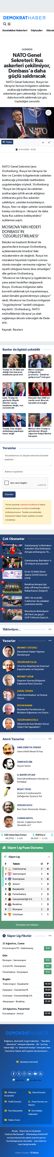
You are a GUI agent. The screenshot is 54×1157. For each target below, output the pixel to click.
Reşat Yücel (24, 789)
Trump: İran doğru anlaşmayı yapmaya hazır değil (13, 431)
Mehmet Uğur (25, 677)
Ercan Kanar (24, 705)
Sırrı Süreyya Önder (29, 747)
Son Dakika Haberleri (35, 1112)
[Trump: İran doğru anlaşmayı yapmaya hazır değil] (14, 420)
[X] (18, 1073)
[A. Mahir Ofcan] (9, 778)
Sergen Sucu (24, 805)
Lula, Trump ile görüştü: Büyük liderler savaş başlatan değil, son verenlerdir (13, 403)
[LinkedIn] (29, 1073)
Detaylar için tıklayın (27, 925)
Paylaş (9, 142)
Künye (15, 1131)
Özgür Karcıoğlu (27, 720)
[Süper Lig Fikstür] (50, 936)
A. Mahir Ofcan (26, 775)
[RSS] (40, 1073)
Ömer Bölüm (24, 762)
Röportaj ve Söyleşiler (30, 1131)
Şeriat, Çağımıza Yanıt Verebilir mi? (29, 824)
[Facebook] (13, 1073)
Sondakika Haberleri (14, 30)
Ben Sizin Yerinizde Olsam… (32, 809)
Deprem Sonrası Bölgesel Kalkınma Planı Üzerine (31, 682)
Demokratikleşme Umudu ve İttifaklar (33, 780)
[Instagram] (24, 1073)
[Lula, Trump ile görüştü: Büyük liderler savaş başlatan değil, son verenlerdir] (14, 389)
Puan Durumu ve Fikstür (38, 1103)
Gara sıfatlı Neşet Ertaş (30, 751)
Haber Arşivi (14, 1120)
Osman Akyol (25, 818)
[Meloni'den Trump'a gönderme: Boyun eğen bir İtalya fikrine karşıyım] (40, 420)
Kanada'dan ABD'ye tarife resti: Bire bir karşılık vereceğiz (39, 400)
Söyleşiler (37, 30)
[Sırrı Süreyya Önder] (9, 749)
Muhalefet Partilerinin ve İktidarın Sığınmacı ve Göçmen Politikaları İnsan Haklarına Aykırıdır (34, 711)
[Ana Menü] (9, 24)
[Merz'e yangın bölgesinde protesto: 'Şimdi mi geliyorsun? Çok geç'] (40, 361)
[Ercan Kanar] (9, 709)
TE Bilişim (34, 1153)
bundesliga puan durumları (19, 1141)
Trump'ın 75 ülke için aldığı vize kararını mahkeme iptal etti (13, 372)
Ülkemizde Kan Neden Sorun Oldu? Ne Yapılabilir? (33, 725)
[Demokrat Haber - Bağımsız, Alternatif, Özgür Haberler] (24, 17)
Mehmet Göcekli (27, 648)
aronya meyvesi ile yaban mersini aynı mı (26, 1138)
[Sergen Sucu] (9, 807)
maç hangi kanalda (27, 1144)
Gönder (9, 494)
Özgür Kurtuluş (27, 662)
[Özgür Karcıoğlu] (9, 723)
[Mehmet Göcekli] (9, 651)
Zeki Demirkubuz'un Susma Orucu (32, 697)
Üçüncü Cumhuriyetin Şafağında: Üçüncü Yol (29, 795)
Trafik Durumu (14, 1102)
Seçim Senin (24, 766)
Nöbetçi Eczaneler (10, 1094)
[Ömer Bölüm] (9, 764)
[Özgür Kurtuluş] (9, 666)
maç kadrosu (40, 1141)
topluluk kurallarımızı (30, 505)
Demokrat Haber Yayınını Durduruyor (31, 653)
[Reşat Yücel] (9, 793)
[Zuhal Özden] (9, 694)
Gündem (27, 49)
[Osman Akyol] (9, 821)
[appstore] (18, 1081)
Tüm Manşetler (15, 1111)
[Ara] (4, 24)
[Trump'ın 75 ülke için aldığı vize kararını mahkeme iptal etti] (14, 361)
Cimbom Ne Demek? (14, 1134)
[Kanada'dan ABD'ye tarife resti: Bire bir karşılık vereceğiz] (40, 389)
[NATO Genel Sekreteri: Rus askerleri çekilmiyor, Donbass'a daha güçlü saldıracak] (27, 123)
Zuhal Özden (25, 691)
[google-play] (34, 1081)
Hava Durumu (38, 1092)
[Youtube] (35, 1073)
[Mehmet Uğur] (9, 680)
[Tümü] (50, 629)
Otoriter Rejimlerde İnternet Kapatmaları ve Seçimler (33, 668)
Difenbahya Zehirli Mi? (37, 1134)
